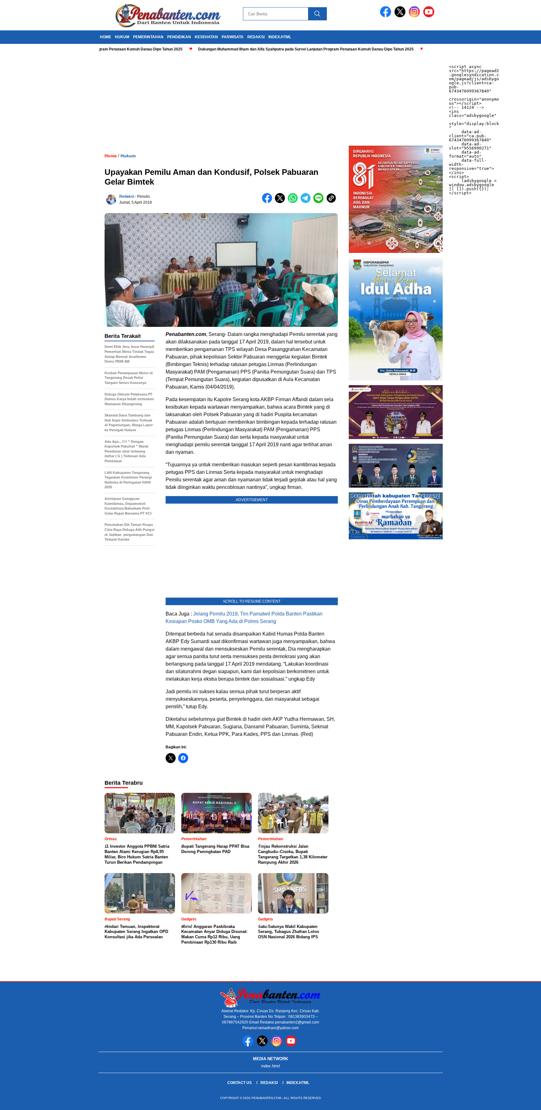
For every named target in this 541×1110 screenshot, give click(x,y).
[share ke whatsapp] (294, 201)
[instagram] (415, 15)
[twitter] (401, 15)
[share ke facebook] (268, 201)
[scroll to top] (519, 1100)
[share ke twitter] (281, 201)
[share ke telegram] (307, 201)
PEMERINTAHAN (148, 37)
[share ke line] (319, 201)
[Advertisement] (188, 99)
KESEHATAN (206, 37)
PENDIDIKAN (179, 37)
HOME (105, 37)
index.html (279, 37)
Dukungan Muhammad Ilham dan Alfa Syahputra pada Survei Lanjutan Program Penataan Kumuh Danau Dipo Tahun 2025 (276, 49)
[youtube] (429, 15)
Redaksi (126, 196)
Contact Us (239, 1083)
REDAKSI (256, 37)
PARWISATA (233, 37)
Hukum (128, 155)
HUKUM (122, 37)
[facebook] (386, 15)
